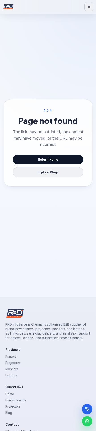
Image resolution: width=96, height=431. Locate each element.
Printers (11, 356)
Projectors (13, 363)
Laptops (11, 375)
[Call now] (87, 409)
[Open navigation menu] (88, 6)
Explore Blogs (48, 172)
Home (9, 394)
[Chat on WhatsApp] (87, 421)
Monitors (11, 369)
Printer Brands (15, 400)
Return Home (48, 159)
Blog (8, 413)
